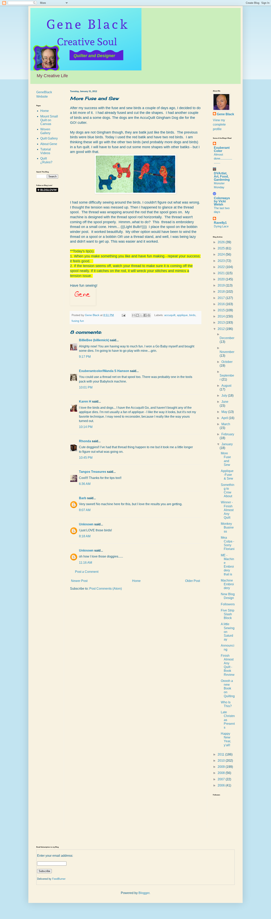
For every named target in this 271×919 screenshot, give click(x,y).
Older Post (192, 581)
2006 (222, 785)
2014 (222, 316)
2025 (222, 248)
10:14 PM (85, 427)
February (227, 434)
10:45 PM (85, 457)
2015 (222, 310)
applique (182, 315)
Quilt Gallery (49, 138)
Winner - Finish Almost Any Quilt (227, 510)
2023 (222, 260)
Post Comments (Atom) (105, 588)
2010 (222, 760)
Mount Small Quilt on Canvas (49, 120)
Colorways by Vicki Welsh (222, 201)
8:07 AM (84, 510)
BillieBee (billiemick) (94, 340)
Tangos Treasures (92, 471)
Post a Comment (86, 571)
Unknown (86, 524)
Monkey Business (227, 527)
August (226, 385)
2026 (222, 242)
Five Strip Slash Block (227, 614)
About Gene (48, 144)
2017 (222, 298)
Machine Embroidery (227, 584)
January (227, 444)
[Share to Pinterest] (149, 315)
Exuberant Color (222, 149)
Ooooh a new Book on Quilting (228, 688)
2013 (222, 322)
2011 (221, 754)
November (227, 352)
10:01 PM (85, 387)
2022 (222, 267)
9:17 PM (85, 356)
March (225, 424)
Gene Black (225, 114)
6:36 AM (84, 483)
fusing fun (78, 320)
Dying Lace (221, 226)
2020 (222, 279)
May (224, 411)
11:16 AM (85, 562)
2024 (222, 254)
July (224, 395)
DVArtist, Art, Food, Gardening (222, 176)
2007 (222, 779)
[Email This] (134, 315)
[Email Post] (123, 315)
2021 (222, 273)
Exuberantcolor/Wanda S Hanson (104, 371)
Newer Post (79, 581)
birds (192, 315)
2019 (222, 285)
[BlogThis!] (137, 315)
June (224, 401)
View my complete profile (219, 124)
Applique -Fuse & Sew (227, 474)
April (225, 418)
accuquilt (169, 315)
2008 (222, 773)
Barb (82, 498)
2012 (222, 329)
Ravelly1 (220, 222)
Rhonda (85, 441)
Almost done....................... (223, 158)
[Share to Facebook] (145, 315)
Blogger (143, 893)
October (227, 361)
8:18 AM (84, 536)
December (227, 338)
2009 (222, 766)
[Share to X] (141, 315)
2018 (222, 291)
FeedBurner (58, 878)
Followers (228, 604)
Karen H (85, 401)
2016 (222, 304)
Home (136, 581)
